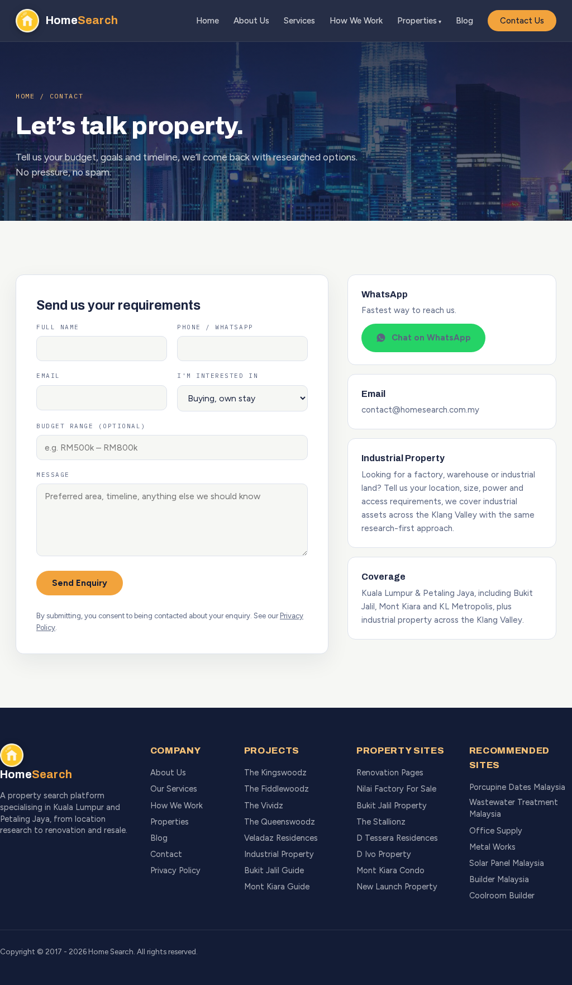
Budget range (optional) (91, 426)
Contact (166, 854)
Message (53, 475)
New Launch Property (396, 887)
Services (299, 21)
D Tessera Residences (397, 838)
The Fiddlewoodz (276, 789)
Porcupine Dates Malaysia (517, 787)
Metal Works (492, 847)
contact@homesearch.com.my (420, 410)
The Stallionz (381, 822)
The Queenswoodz (279, 822)
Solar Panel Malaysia (506, 863)
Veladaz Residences (281, 838)
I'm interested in (217, 376)
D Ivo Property (383, 854)
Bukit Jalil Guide (274, 870)
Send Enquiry (79, 583)
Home (207, 21)
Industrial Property (279, 854)
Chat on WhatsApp (431, 338)
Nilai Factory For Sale (396, 789)
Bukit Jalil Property (391, 806)
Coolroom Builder (502, 896)
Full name (57, 327)
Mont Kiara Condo (390, 870)
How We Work (356, 21)
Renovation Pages (389, 773)
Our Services (173, 789)
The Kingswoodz (275, 773)
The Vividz (263, 806)
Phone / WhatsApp (215, 327)
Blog (464, 21)
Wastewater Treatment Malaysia (513, 808)
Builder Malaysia (499, 879)
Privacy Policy (175, 870)
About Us (251, 21)
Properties (417, 21)
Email (48, 376)
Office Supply (495, 831)
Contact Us (522, 21)
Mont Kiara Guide (276, 887)
